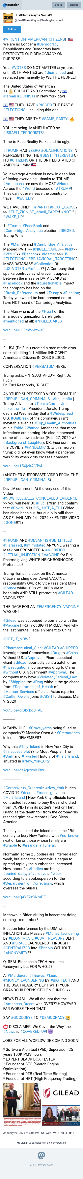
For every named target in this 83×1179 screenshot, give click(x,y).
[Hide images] (6, 1086)
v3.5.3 (33, 1165)
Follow (12, 29)
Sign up (74, 4)
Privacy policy (45, 1165)
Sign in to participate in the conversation (43, 1142)
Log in (58, 4)
